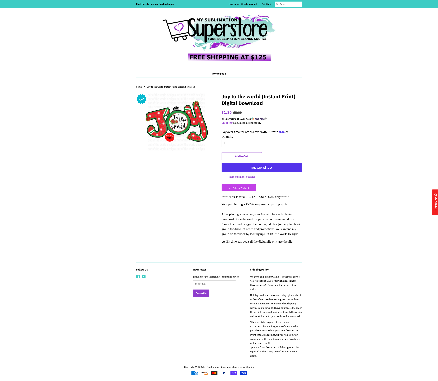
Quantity (227, 137)
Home (139, 86)
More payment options (242, 176)
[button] (262, 118)
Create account (249, 4)
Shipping (227, 123)
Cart (268, 4)
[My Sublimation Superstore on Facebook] (138, 277)
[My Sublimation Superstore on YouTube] (144, 277)
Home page (219, 74)
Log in (232, 4)
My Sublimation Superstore (217, 366)
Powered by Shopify (243, 366)
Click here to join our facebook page (155, 4)
